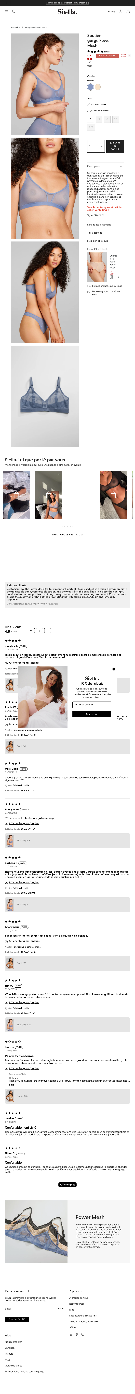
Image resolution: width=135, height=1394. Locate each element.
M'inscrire (91, 714)
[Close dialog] (114, 669)
